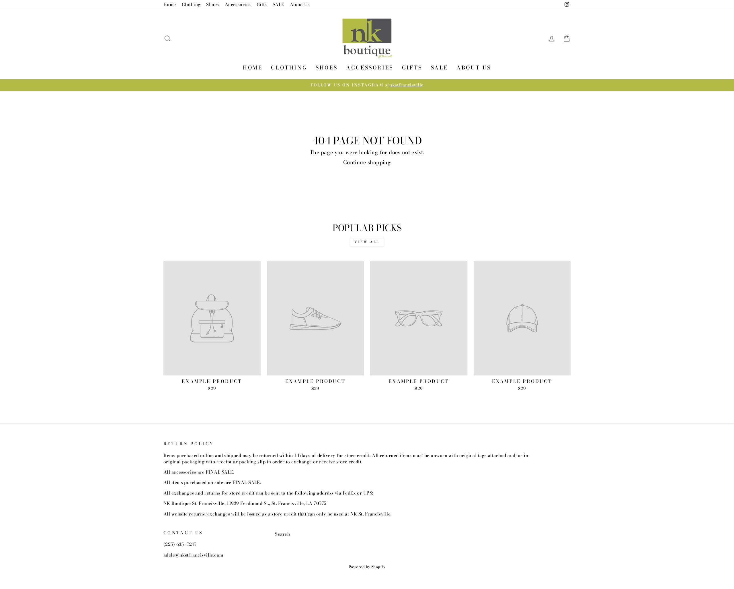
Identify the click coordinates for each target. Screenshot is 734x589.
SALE (278, 4)
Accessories (238, 4)
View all (367, 242)
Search (282, 534)
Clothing (191, 4)
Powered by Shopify (367, 566)
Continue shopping (367, 162)
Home (169, 4)
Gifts (262, 4)
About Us (300, 4)
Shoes (212, 4)
